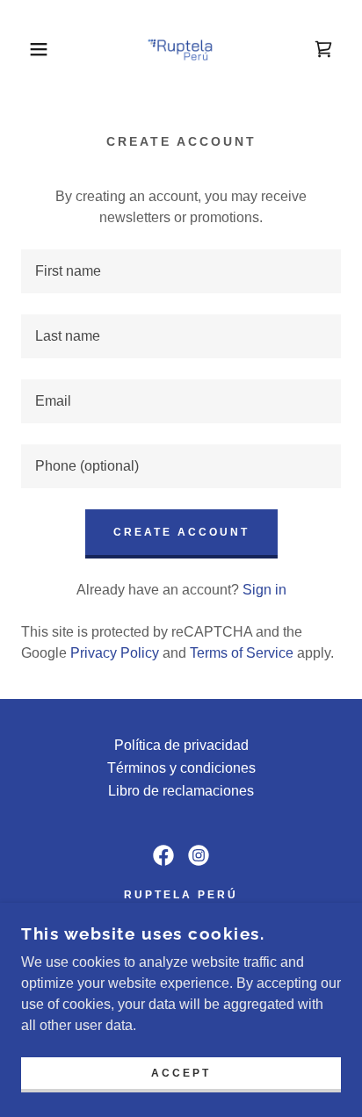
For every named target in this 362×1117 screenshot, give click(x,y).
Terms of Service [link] (241, 652)
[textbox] (181, 271)
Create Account (181, 532)
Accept (181, 1073)
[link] (181, 49)
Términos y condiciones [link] (181, 767)
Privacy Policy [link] (114, 652)
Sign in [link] (264, 589)
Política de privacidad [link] (181, 745)
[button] (27, 49)
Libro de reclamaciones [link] (181, 790)
